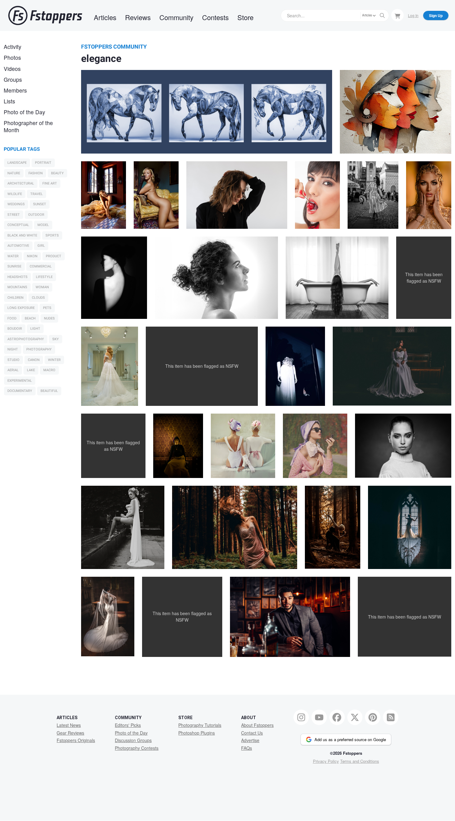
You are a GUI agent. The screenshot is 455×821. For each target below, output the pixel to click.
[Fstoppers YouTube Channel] (319, 717)
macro (49, 370)
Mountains (17, 287)
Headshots (17, 277)
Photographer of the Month (28, 126)
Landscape (17, 162)
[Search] (382, 15)
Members (15, 90)
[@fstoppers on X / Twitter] (355, 717)
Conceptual (18, 225)
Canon (34, 360)
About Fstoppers (257, 725)
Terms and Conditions (359, 761)
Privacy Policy (326, 761)
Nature (13, 173)
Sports (52, 235)
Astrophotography (25, 339)
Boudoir (14, 328)
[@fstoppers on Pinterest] (372, 717)
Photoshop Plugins (196, 733)
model (43, 225)
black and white (22, 235)
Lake (31, 370)
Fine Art (49, 183)
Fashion (35, 173)
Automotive (18, 245)
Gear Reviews (70, 733)
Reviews (138, 17)
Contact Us (252, 733)
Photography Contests (136, 748)
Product (53, 256)
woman (42, 287)
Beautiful (49, 390)
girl (41, 245)
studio (13, 360)
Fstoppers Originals (76, 740)
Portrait (43, 162)
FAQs (246, 748)
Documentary (19, 390)
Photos (12, 57)
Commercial (41, 266)
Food (11, 318)
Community (176, 17)
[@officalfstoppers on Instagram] (301, 717)
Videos (12, 68)
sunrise (14, 266)
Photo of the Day (24, 112)
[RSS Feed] (390, 717)
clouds (38, 297)
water (13, 256)
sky (55, 339)
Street (13, 214)
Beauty (57, 173)
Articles (105, 17)
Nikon (32, 256)
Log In (413, 15)
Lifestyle (44, 277)
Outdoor (36, 214)
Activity (12, 46)
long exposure (21, 308)
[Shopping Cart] (397, 15)
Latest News (69, 725)
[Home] (45, 15)
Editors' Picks (128, 725)
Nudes (49, 318)
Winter (54, 360)
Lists (9, 101)
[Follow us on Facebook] (337, 717)
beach (30, 318)
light (35, 328)
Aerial (13, 370)
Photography (39, 349)
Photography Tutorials (199, 725)
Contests (215, 17)
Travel (36, 194)
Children (15, 297)
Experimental (19, 380)
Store (245, 17)
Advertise (250, 740)
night (12, 349)
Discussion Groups (133, 740)
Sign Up (436, 15)
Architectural (20, 183)
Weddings (16, 204)
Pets (47, 308)
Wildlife (14, 194)
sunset (39, 204)
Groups (13, 79)
